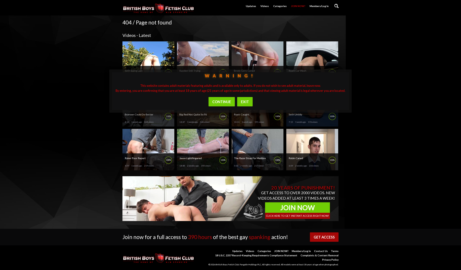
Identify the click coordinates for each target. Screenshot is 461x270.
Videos (264, 6)
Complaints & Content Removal (320, 255)
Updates (251, 6)
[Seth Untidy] (312, 125)
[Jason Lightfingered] (203, 168)
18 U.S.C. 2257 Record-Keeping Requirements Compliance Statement (256, 255)
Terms (335, 251)
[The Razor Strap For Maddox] (257, 168)
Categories (280, 6)
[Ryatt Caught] (257, 125)
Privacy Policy (330, 259)
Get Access (324, 237)
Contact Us (321, 251)
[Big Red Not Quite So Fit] (203, 125)
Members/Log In (319, 6)
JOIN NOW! (298, 6)
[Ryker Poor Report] (148, 168)
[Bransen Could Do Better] (148, 125)
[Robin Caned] (312, 168)
